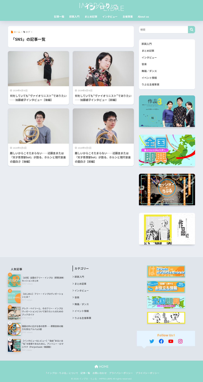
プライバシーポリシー (121, 373)
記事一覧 (59, 16)
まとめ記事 (91, 16)
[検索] (191, 29)
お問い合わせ (99, 373)
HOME (103, 367)
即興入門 (74, 16)
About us (143, 16)
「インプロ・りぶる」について (61, 373)
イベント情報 (149, 78)
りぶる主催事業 (150, 84)
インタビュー (110, 16)
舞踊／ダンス (149, 71)
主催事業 (128, 16)
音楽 (144, 64)
